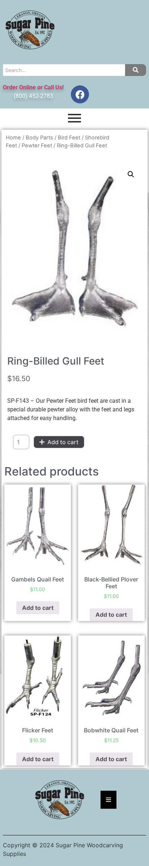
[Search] (135, 70)
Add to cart (62, 442)
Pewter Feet (37, 145)
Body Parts (39, 137)
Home (13, 137)
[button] (130, 174)
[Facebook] (80, 94)
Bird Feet (69, 137)
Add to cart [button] (38, 607)
